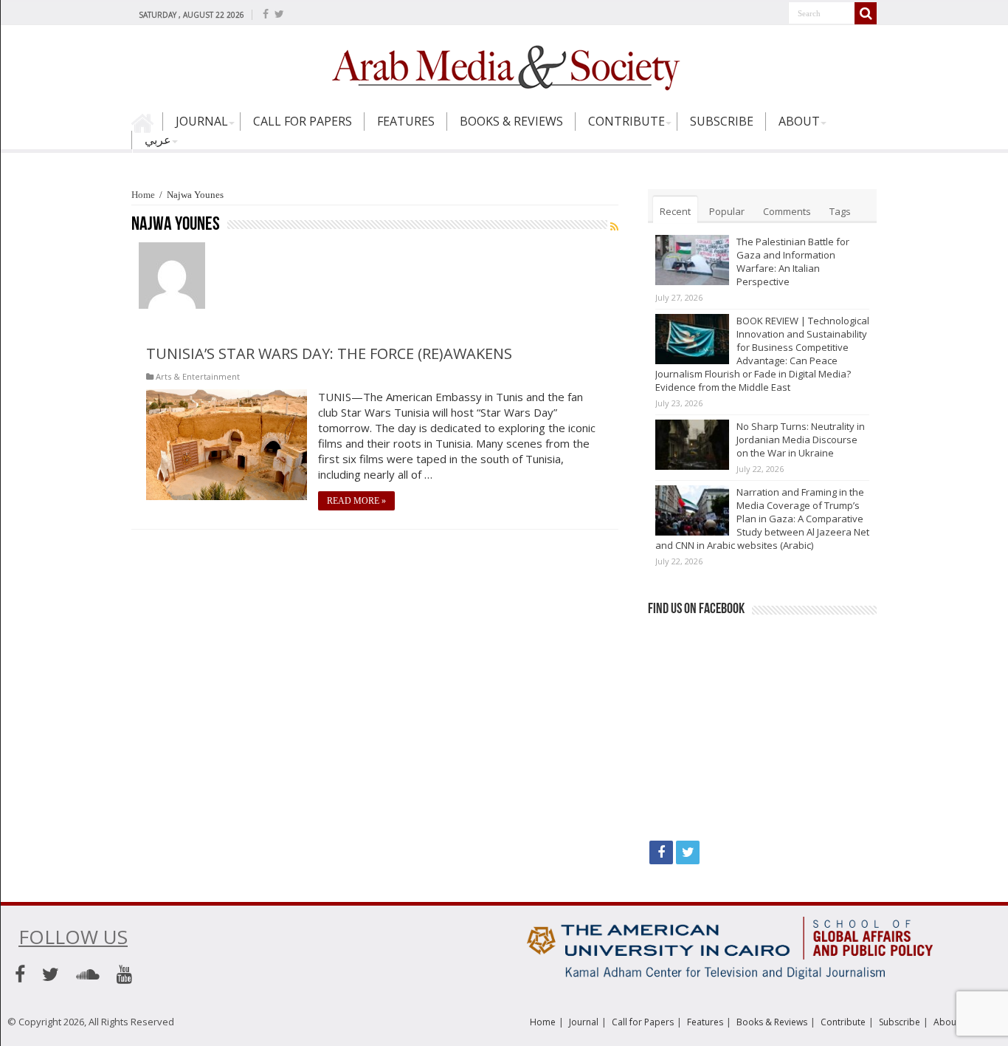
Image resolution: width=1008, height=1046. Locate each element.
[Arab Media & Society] (504, 65)
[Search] (866, 13)
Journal (202, 121)
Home (146, 127)
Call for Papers (302, 121)
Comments (787, 211)
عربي (158, 139)
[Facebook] (265, 14)
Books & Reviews (511, 121)
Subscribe (721, 121)
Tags (840, 211)
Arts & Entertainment (198, 376)
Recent (675, 211)
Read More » (356, 501)
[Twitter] (279, 14)
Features (406, 121)
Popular (727, 211)
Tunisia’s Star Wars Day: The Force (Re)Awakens (329, 353)
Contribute (626, 121)
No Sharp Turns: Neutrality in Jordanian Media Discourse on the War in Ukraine (800, 439)
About (799, 121)
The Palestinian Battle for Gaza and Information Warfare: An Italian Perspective (792, 261)
